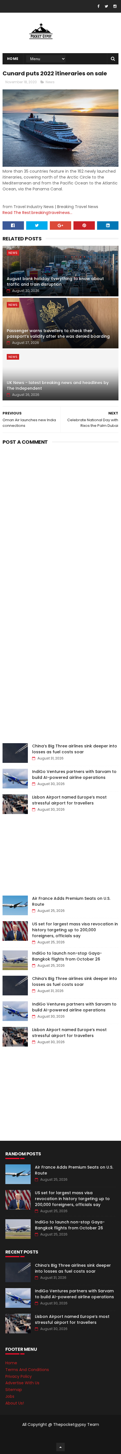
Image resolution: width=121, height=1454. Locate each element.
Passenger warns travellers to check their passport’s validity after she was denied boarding (58, 333)
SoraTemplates (59, 1436)
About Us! (14, 1403)
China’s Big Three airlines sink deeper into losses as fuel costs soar (74, 749)
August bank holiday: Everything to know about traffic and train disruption (55, 281)
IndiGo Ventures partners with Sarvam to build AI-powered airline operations (74, 774)
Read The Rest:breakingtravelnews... (37, 212)
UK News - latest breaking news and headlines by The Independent (58, 385)
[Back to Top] (60, 1447)
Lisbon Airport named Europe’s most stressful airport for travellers (69, 800)
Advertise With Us (22, 1383)
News (50, 82)
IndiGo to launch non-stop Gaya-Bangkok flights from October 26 (67, 956)
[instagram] (114, 6)
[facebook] (98, 6)
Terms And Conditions (27, 1369)
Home (13, 58)
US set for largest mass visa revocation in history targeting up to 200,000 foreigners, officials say (75, 930)
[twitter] (106, 6)
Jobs (9, 1396)
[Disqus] (61, 517)
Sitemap (13, 1389)
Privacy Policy (18, 1376)
